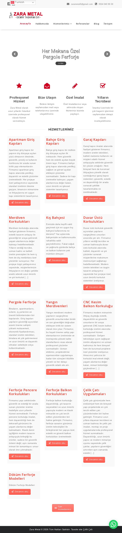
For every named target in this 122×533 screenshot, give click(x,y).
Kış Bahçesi (55, 217)
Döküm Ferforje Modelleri (22, 476)
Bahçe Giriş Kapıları (55, 141)
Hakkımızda (42, 23)
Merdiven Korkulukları (19, 219)
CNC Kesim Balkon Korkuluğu (98, 304)
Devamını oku (21, 202)
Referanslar (83, 23)
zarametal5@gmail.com (81, 4)
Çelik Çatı (88, 529)
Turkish (19, 2)
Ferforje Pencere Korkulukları (23, 392)
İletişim (108, 23)
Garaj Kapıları (94, 139)
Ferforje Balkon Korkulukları (59, 392)
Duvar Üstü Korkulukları (93, 219)
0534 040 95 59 (105, 4)
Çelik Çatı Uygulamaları (94, 392)
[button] (113, 524)
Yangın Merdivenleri (56, 304)
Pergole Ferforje (22, 302)
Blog (96, 23)
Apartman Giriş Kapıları (22, 141)
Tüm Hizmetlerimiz (64, 508)
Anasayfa (25, 23)
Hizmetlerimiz (61, 23)
